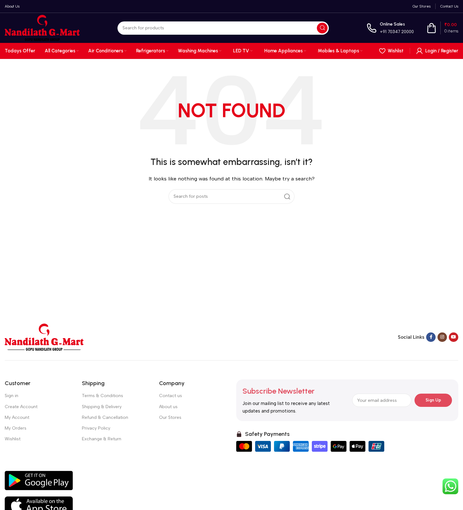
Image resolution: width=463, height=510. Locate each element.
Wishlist (12, 439)
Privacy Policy (96, 428)
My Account (17, 417)
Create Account (21, 406)
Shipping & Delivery (102, 406)
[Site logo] (42, 27)
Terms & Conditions (102, 395)
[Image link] (44, 337)
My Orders (15, 428)
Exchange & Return (101, 439)
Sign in (11, 395)
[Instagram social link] (442, 337)
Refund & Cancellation (105, 417)
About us (168, 406)
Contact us (170, 395)
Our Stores (170, 417)
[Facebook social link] (431, 337)
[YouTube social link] (453, 337)
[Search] (322, 28)
